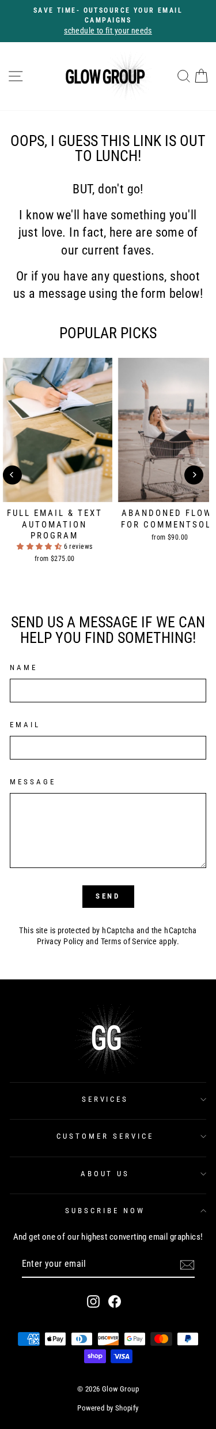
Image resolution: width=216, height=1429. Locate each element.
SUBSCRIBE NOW (105, 1210)
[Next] (193, 474)
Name (23, 667)
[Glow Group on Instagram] (93, 1301)
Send (108, 896)
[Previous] (12, 474)
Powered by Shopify (107, 1408)
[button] (40, 547)
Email (25, 724)
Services (105, 1099)
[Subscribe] (187, 1265)
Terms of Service (129, 941)
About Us (105, 1173)
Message (33, 781)
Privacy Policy (60, 941)
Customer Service (105, 1136)
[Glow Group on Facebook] (114, 1301)
